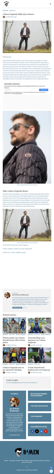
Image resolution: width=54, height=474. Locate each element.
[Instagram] (37, 431)
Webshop (47, 460)
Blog (31, 460)
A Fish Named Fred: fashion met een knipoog (39, 368)
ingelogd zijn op (16, 382)
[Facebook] (32, 431)
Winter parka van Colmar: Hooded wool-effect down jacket (14, 340)
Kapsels (6, 460)
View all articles (17, 307)
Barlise (35, 242)
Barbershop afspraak (38, 460)
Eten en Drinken (25, 460)
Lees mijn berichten (14, 435)
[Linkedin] (41, 431)
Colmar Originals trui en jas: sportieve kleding (13, 368)
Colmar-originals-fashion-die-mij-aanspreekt (17, 248)
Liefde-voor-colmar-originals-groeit (14, 252)
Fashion (5, 10)
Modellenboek (20, 334)
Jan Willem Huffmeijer (11, 17)
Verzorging (12, 460)
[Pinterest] (46, 431)
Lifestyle (12, 10)
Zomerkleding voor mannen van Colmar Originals (37, 340)
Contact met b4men (27, 462)
